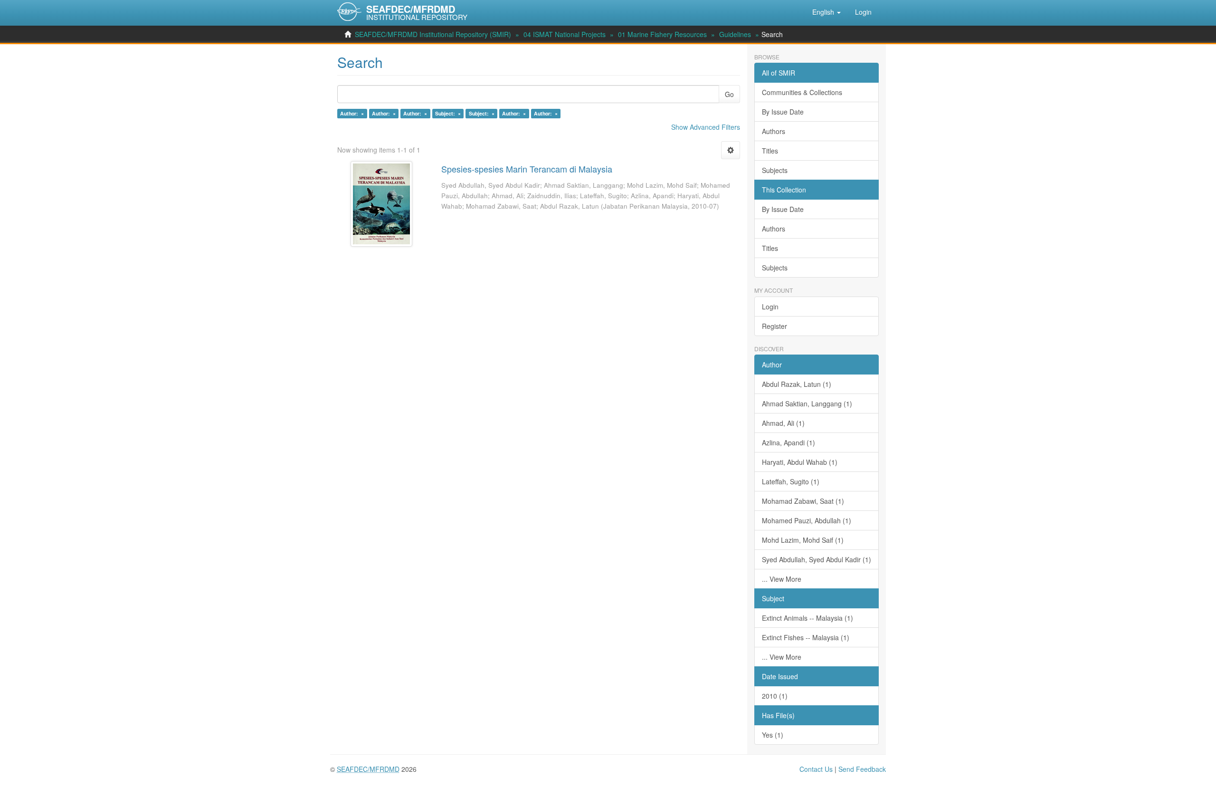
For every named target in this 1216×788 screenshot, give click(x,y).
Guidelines (735, 34)
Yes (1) (772, 735)
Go (729, 94)
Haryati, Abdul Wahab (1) (799, 462)
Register (774, 326)
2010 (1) (775, 696)
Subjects (775, 170)
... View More (781, 579)
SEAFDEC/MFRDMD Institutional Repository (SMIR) (433, 34)
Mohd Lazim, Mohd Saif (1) (803, 540)
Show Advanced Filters (705, 127)
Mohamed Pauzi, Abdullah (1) (806, 520)
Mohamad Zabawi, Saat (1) (803, 501)
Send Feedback (862, 769)
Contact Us (816, 769)
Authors (773, 131)
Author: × (352, 113)
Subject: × (448, 113)
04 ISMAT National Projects (564, 34)
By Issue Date (783, 111)
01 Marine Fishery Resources (662, 34)
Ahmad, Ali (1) (783, 423)
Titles (770, 150)
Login (770, 306)
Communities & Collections (802, 92)
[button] (826, 12)
